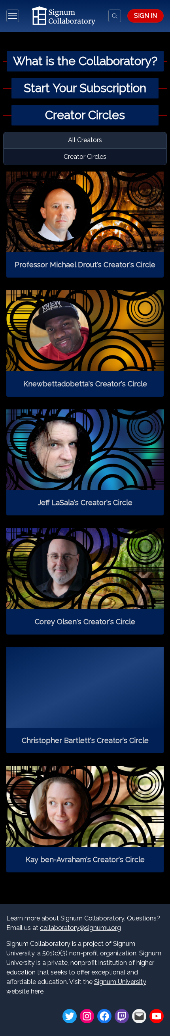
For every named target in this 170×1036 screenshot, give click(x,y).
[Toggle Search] (114, 16)
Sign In (145, 15)
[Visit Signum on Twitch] (121, 1016)
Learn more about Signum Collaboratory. (65, 918)
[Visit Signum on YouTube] (156, 1016)
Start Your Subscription (85, 88)
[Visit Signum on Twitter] (69, 1016)
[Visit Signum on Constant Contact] (139, 1016)
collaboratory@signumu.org (80, 928)
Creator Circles (85, 115)
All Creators (85, 140)
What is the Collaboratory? (85, 61)
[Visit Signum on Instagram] (87, 1016)
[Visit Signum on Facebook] (104, 1016)
